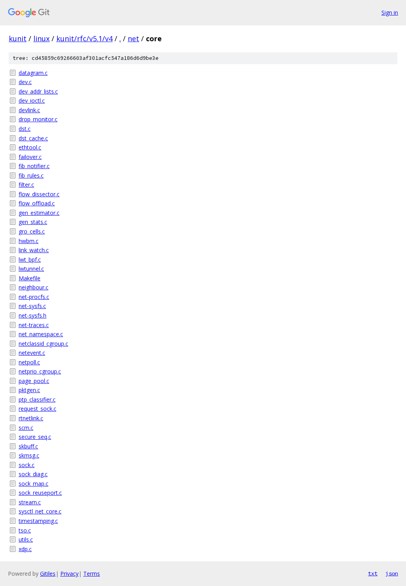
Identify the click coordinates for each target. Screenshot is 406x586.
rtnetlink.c (31, 418)
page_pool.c (34, 381)
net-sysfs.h (32, 315)
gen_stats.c (33, 222)
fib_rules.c (31, 175)
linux (41, 38)
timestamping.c (38, 521)
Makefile (29, 278)
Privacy (69, 573)
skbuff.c (28, 446)
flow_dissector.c (39, 194)
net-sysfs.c (32, 306)
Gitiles (48, 573)
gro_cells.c (32, 231)
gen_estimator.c (39, 212)
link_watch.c (34, 250)
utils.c (26, 539)
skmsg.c (29, 455)
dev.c (25, 82)
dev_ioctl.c (32, 100)
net (133, 38)
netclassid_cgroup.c (43, 343)
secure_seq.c (35, 436)
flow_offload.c (37, 203)
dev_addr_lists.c (38, 91)
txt (372, 573)
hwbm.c (28, 241)
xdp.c (25, 549)
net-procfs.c (34, 297)
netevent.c (32, 352)
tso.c (25, 530)
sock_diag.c (33, 474)
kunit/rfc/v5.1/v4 (84, 38)
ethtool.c (30, 147)
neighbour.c (33, 287)
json (391, 573)
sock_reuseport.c (40, 492)
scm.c (26, 427)
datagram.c (33, 73)
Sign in (389, 12)
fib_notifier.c (34, 166)
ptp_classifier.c (37, 399)
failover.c (30, 157)
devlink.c (29, 110)
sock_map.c (33, 483)
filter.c (26, 184)
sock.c (26, 465)
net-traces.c (34, 325)
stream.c (30, 502)
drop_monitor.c (38, 119)
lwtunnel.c (31, 268)
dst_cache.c (33, 138)
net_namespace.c (41, 334)
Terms (91, 573)
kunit (18, 38)
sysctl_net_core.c (40, 511)
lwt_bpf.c (30, 259)
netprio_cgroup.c (40, 371)
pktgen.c (29, 390)
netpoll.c (29, 362)
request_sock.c (37, 408)
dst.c (25, 128)
